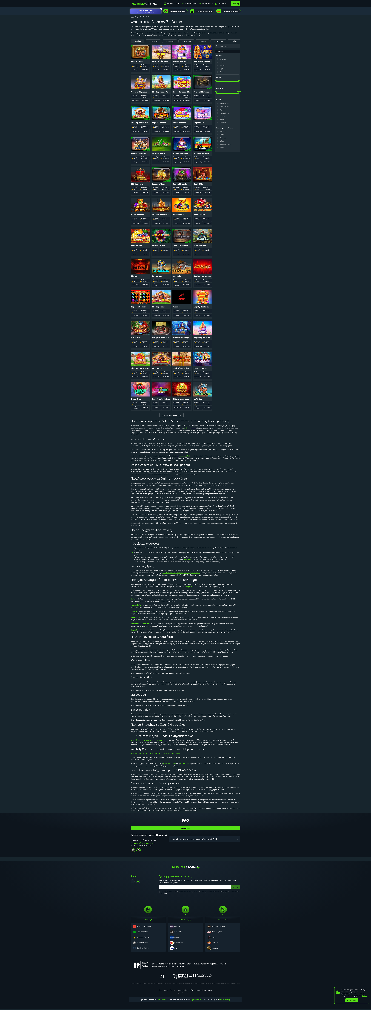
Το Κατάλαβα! (352, 1000)
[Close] (221, 483)
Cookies (364, 996)
